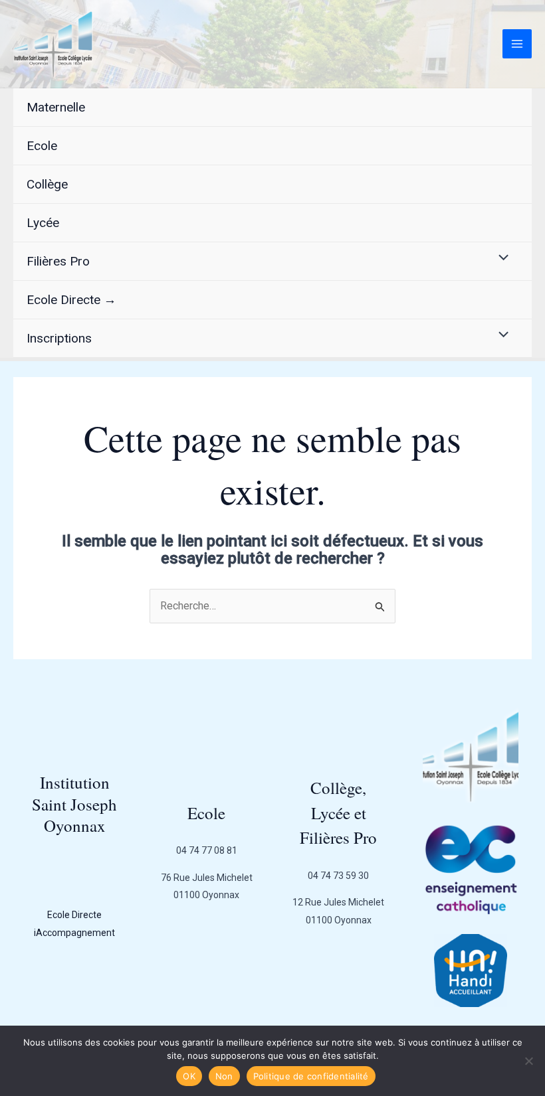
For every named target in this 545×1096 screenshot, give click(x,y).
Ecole (42, 145)
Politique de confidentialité (311, 1076)
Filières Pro (58, 261)
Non (224, 1076)
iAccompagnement (74, 932)
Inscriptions (59, 338)
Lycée (43, 222)
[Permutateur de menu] (500, 258)
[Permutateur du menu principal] (517, 43)
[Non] (528, 1060)
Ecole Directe (74, 914)
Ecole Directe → (71, 299)
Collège (47, 184)
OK (189, 1076)
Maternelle (56, 107)
